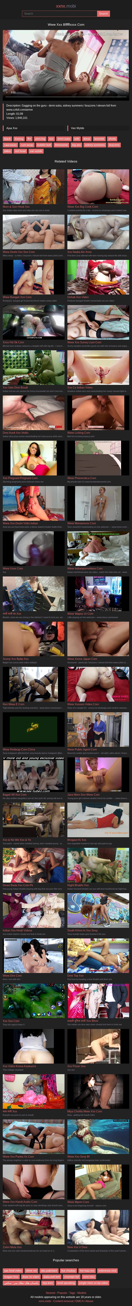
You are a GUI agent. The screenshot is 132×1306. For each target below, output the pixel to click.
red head (20, 151)
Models (81, 1292)
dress (87, 138)
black (7, 138)
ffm (29, 138)
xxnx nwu (89, 1276)
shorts (112, 138)
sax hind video (13, 1270)
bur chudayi (68, 1270)
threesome (61, 144)
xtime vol (31, 1270)
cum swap (27, 144)
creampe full (71, 1276)
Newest (50, 1292)
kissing (19, 138)
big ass (76, 144)
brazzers (114, 144)
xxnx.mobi (45, 1301)
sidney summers (95, 144)
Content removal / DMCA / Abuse (73, 1301)
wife (76, 138)
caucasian (10, 144)
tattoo (7, 151)
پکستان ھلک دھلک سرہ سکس (21, 1283)
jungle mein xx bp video (93, 1283)
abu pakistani (49, 1270)
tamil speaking (66, 1283)
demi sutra (64, 138)
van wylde (36, 151)
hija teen (48, 1283)
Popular (62, 1292)
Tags (72, 1292)
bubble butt (44, 144)
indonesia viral (107, 1270)
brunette (99, 138)
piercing (40, 138)
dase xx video (31, 1276)
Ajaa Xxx (11, 128)
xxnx (66, 6)
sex (51, 138)
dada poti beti (51, 1276)
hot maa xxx (87, 1270)
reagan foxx (11, 1276)
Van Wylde (77, 128)
